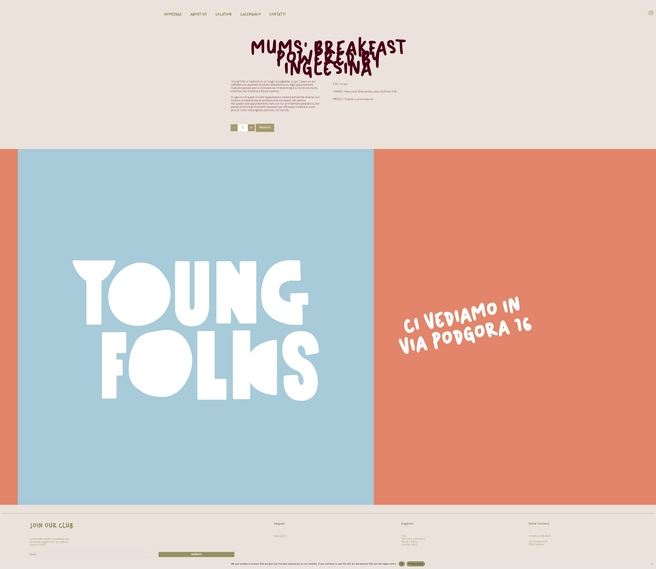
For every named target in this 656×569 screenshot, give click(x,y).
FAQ (403, 536)
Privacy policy (415, 563)
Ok (401, 563)
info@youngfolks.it (540, 536)
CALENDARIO (250, 14)
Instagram (280, 536)
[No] (651, 564)
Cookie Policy (409, 544)
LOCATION (223, 14)
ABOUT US (198, 14)
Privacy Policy (409, 541)
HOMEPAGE (173, 14)
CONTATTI (277, 14)
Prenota (265, 127)
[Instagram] (651, 13)
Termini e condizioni (413, 538)
